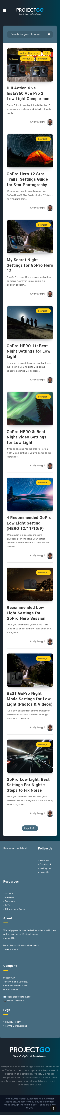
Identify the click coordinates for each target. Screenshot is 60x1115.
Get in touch (12, 949)
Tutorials (10, 901)
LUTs (7, 905)
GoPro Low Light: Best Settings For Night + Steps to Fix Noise (28, 785)
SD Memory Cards (15, 909)
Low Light (43, 58)
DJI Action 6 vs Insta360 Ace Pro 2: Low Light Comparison (28, 93)
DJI (46, 53)
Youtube (44, 860)
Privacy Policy (12, 1021)
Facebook (45, 864)
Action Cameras (29, 53)
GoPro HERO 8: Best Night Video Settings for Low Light (26, 437)
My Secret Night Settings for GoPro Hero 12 (30, 265)
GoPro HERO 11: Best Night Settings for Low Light (28, 351)
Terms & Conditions (16, 1025)
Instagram (46, 868)
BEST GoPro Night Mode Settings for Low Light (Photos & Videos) (30, 699)
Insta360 (27, 58)
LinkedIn (44, 872)
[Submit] (49, 34)
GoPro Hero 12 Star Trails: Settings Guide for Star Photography (27, 179)
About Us (10, 938)
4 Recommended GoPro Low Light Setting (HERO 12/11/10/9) (29, 523)
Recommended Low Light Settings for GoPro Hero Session (26, 613)
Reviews (9, 897)
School (9, 893)
